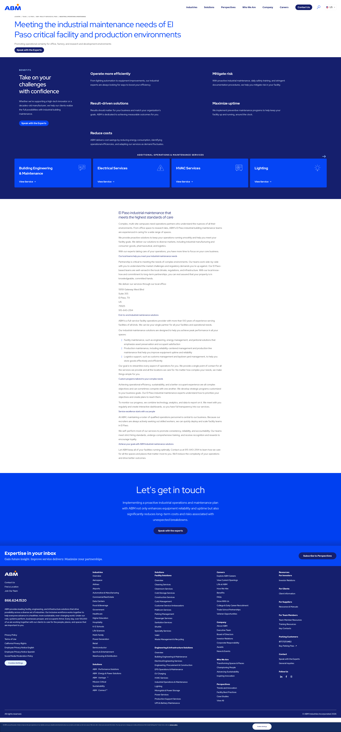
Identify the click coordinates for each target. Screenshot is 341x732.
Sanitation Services (163, 622)
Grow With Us (223, 601)
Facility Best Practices (226, 692)
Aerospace (97, 580)
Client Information (287, 593)
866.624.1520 (15, 600)
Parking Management (164, 614)
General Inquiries (286, 663)
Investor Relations (225, 638)
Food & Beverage (100, 605)
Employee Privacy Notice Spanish (20, 651)
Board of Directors (225, 634)
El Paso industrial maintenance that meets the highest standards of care (146, 215)
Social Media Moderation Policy (19, 656)
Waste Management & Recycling (169, 639)
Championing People (226, 667)
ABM (106, 669)
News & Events (223, 651)
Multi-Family (98, 635)
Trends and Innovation (227, 688)
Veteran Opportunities (227, 613)
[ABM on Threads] (291, 676)
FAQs (219, 597)
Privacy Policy (11, 635)
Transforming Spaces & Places (230, 663)
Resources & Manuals (288, 606)
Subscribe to (317, 555)
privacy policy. (174, 725)
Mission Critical (99, 682)
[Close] (338, 727)
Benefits (220, 592)
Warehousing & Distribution (105, 656)
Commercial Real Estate (103, 597)
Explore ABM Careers (226, 576)
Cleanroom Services (164, 588)
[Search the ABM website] (318, 7)
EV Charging (160, 673)
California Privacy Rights (15, 643)
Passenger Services (163, 618)
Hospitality (97, 622)
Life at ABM (222, 584)
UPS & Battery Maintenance (167, 703)
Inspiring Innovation (226, 676)
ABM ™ (101, 677)
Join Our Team (11, 591)
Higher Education (100, 618)
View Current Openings (227, 580)
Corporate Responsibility (228, 642)
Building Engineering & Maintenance (171, 656)
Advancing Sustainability (228, 671)
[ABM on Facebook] (286, 676)
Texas (24, 16)
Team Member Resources (290, 620)
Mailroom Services (163, 609)
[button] (192, 7)
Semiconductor (100, 647)
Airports (96, 588)
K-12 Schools (98, 626)
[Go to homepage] (13, 7)
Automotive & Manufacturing (106, 592)
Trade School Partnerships (228, 609)
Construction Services (165, 597)
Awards (220, 647)
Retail (95, 643)
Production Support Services (168, 699)
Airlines (96, 584)
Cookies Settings (15, 663)
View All (220, 700)
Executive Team (224, 630)
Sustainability (99, 686)
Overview (97, 576)
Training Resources (287, 624)
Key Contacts (285, 628)
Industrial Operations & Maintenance (171, 682)
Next (324, 156)
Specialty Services (163, 631)
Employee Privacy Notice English (19, 647)
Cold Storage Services (165, 593)
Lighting (158, 686)
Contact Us (304, 7)
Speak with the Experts (289, 659)
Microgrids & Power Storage (167, 690)
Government (98, 609)
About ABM (222, 626)
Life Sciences (99, 630)
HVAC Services (161, 678)
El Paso (31, 16)
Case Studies (223, 696)
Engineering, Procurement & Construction (173, 665)
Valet (157, 635)
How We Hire (222, 588)
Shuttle (158, 626)
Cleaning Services (163, 584)
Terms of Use (10, 639)
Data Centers (99, 601)
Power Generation (101, 639)
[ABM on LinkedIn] (281, 676)
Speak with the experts (170, 530)
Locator (17, 16)
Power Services (162, 694)
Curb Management (163, 601)
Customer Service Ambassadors (169, 605)
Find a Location (11, 586)
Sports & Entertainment (103, 651)
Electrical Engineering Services (168, 661)
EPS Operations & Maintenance (169, 669)
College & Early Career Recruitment (232, 605)
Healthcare (97, 613)
